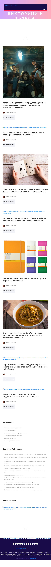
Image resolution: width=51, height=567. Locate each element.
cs (12, 538)
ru (20, 543)
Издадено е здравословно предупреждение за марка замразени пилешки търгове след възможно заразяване (24, 105)
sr (26, 543)
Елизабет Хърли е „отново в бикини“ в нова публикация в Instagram (19, 482)
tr (32, 543)
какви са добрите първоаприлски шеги (13, 435)
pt (15, 543)
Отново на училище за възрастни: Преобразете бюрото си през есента (24, 279)
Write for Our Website (21, 548)
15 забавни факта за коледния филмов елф (14, 475)
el (17, 538)
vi (34, 543)
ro (17, 543)
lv (42, 538)
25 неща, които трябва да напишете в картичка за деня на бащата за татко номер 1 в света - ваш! (25, 190)
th (30, 543)
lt (40, 538)
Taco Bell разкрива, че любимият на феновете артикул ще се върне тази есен (21, 484)
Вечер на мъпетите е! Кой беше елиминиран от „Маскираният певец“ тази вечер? (24, 133)
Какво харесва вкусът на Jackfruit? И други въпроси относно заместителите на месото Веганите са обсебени (22, 335)
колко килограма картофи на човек (12, 440)
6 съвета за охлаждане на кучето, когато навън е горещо (17, 468)
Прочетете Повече (8, 117)
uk (37, 543)
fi (21, 538)
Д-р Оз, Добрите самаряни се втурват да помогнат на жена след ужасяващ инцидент (23, 489)
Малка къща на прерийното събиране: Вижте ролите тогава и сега (19, 487)
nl (46, 538)
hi (25, 538)
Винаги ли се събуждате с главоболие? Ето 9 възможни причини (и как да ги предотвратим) (25, 454)
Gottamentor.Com (11, 5)
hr (27, 538)
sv (28, 543)
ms (44, 538)
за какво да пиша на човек (10, 438)
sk (22, 543)
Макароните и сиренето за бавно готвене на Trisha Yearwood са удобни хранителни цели (24, 465)
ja (36, 538)
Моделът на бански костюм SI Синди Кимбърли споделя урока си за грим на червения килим (24, 219)
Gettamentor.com (33, 558)
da (15, 538)
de (6, 538)
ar (8, 538)
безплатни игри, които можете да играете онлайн (15, 433)
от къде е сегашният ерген (10, 430)
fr (23, 538)
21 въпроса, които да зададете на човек (13, 427)
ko (38, 538)
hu (29, 538)
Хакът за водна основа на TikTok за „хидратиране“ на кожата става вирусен (21, 395)
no (49, 538)
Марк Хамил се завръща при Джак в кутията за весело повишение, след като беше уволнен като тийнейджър (25, 366)
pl (13, 543)
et (19, 538)
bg (10, 538)
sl (24, 543)
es (4, 538)
